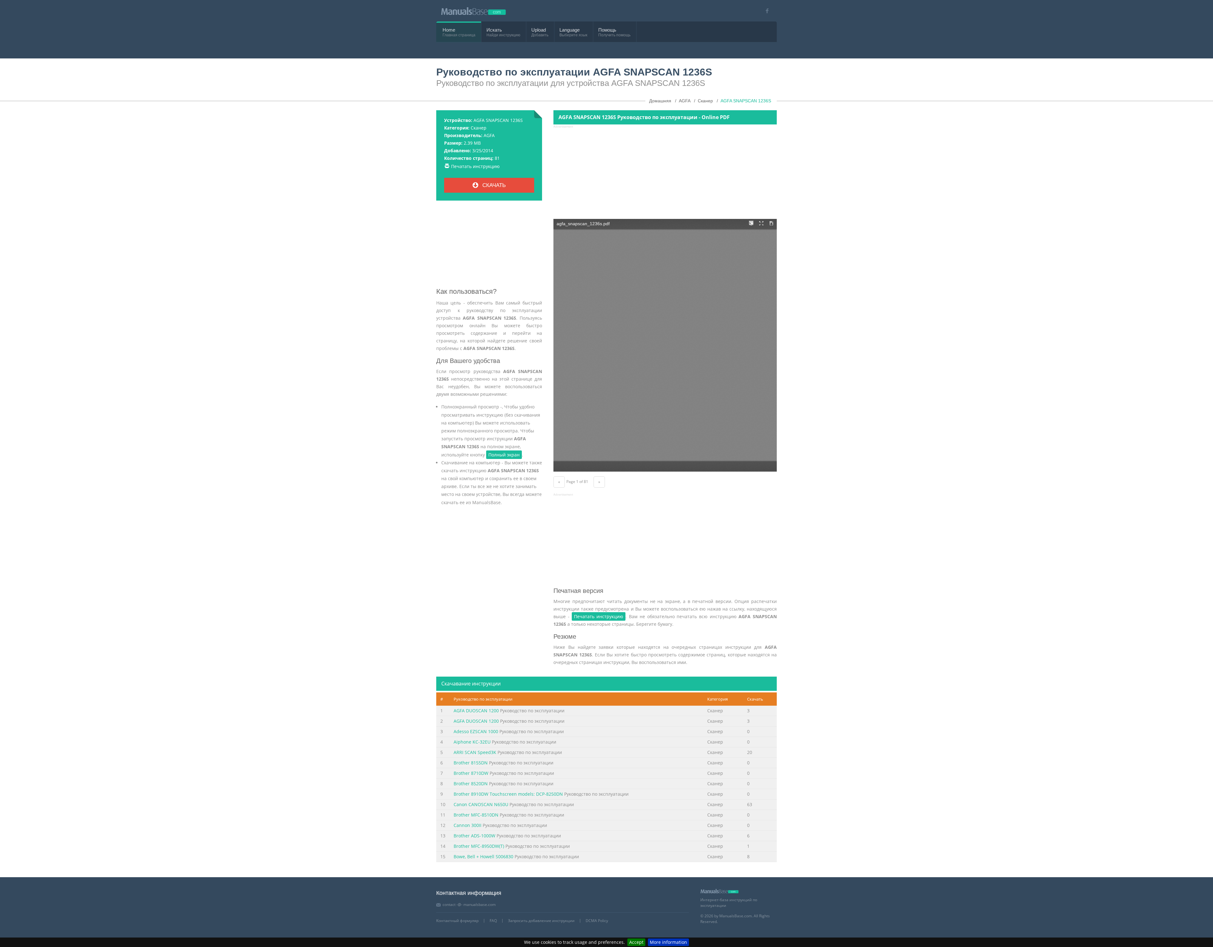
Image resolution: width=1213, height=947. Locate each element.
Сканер (478, 128)
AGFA (489, 135)
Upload (538, 29)
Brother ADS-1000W (474, 836)
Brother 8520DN (471, 784)
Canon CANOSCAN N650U (481, 804)
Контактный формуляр (457, 920)
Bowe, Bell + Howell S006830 (483, 857)
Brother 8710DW (471, 773)
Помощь (607, 29)
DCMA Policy (597, 920)
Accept (636, 942)
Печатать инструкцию (475, 166)
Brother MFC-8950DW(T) (479, 846)
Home (449, 29)
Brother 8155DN (471, 763)
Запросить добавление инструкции (541, 920)
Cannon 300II (467, 825)
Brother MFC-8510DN (476, 815)
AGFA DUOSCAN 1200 (476, 711)
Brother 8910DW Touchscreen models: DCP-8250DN (508, 794)
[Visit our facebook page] (765, 11)
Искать (494, 29)
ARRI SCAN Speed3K (475, 752)
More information (668, 942)
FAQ (493, 920)
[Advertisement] (489, 246)
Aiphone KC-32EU (472, 742)
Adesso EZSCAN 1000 (476, 731)
